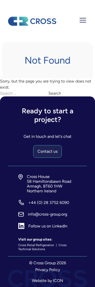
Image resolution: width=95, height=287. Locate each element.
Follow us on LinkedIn (47, 226)
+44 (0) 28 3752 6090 (48, 202)
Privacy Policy (47, 269)
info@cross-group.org (47, 214)
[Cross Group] (32, 21)
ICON (58, 280)
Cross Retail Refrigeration (36, 245)
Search (54, 93)
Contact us (47, 151)
